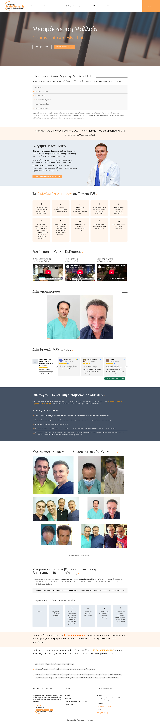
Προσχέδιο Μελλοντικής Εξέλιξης (60, 6)
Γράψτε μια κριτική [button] (46, 373)
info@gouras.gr (102, 713)
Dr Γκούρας (34, 6)
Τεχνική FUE (44, 6)
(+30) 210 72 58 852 (104, 706)
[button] (77, 5)
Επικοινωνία (106, 6)
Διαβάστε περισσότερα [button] (65, 374)
